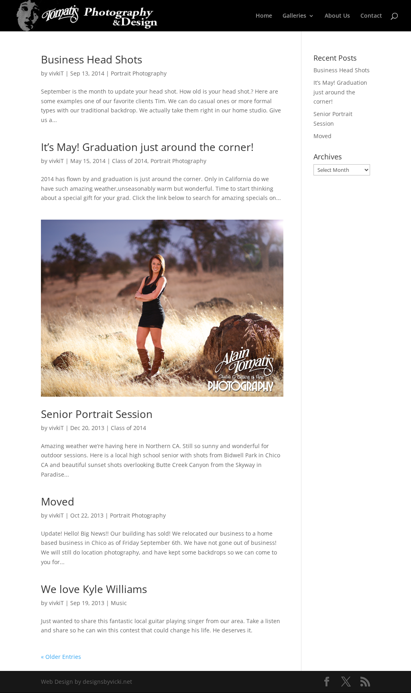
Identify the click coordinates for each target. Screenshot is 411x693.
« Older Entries (61, 656)
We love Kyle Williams (94, 589)
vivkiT (56, 73)
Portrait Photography (139, 73)
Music (119, 603)
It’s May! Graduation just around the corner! (147, 147)
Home (264, 16)
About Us (337, 16)
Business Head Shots (91, 59)
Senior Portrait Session (97, 414)
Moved (57, 501)
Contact (371, 16)
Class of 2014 (129, 161)
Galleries (294, 16)
